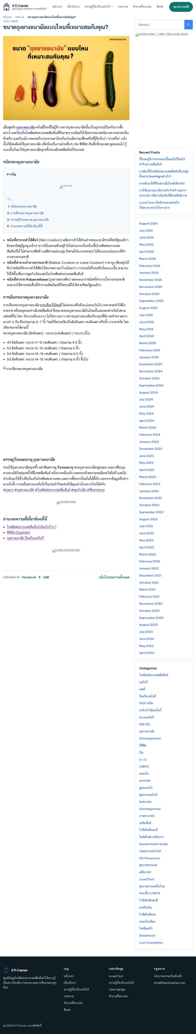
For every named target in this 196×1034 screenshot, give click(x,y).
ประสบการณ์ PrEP (150, 851)
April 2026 (146, 251)
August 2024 (148, 392)
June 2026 (146, 237)
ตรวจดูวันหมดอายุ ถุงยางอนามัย (30, 219)
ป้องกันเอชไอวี (147, 696)
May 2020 (146, 646)
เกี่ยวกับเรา (73, 6)
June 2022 (146, 533)
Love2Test (146, 879)
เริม (141, 752)
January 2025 (149, 357)
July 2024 (146, 399)
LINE (46, 577)
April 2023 (146, 470)
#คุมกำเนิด (78, 490)
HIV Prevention (149, 858)
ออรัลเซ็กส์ (145, 823)
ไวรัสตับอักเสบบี (148, 830)
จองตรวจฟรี (181, 7)
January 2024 (149, 441)
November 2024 (150, 371)
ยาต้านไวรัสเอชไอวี (150, 710)
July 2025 (146, 315)
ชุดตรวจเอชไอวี (148, 795)
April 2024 (146, 420)
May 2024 (146, 413)
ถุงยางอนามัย (146, 731)
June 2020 (146, 639)
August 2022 (148, 519)
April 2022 (146, 547)
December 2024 (150, 364)
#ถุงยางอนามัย (24, 490)
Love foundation (151, 942)
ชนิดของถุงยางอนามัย (24, 206)
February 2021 (149, 596)
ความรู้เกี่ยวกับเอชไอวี (97, 6)
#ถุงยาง (8, 490)
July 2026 (146, 230)
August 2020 (148, 624)
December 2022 (150, 498)
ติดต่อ (160, 6)
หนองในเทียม (147, 921)
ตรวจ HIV (145, 780)
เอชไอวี (143, 682)
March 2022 (147, 554)
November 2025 (150, 287)
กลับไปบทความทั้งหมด (114, 577)
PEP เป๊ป (144, 724)
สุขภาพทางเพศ (148, 865)
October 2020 (149, 611)
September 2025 (151, 301)
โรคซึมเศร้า (145, 928)
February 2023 (149, 484)
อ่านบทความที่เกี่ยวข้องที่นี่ (26, 226)
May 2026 (146, 244)
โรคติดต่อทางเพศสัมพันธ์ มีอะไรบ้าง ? (31, 527)
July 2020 (146, 632)
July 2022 (146, 526)
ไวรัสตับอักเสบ (147, 914)
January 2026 (149, 272)
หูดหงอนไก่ (145, 788)
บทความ (123, 6)
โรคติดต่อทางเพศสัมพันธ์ (153, 675)
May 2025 (146, 329)
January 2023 (149, 491)
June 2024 (146, 406)
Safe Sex (145, 802)
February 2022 (149, 561)
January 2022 (149, 568)
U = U (143, 759)
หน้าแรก (57, 6)
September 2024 (151, 385)
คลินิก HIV (145, 872)
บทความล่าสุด (117, 989)
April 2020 (146, 653)
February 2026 (149, 266)
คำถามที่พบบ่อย (142, 6)
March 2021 (147, 589)
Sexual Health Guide (153, 844)
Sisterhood (147, 935)
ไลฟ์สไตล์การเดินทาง (151, 837)
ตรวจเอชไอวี (146, 717)
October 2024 (149, 378)
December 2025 (150, 280)
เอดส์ (142, 689)
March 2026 (147, 259)
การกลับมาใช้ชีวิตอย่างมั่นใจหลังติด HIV (162, 183)
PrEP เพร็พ (146, 703)
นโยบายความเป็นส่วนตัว (168, 976)
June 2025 (146, 322)
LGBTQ (144, 766)
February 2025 (149, 350)
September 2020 (151, 618)
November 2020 (150, 603)
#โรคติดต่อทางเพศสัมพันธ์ (52, 490)
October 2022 (149, 505)
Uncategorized (150, 738)
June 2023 (146, 456)
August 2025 (148, 308)
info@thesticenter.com (169, 983)
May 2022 (146, 540)
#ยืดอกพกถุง (96, 490)
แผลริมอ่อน (145, 907)
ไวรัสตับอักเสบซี (148, 900)
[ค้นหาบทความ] (188, 24)
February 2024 (149, 434)
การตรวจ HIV (147, 816)
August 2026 (148, 223)
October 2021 (149, 582)
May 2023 (146, 463)
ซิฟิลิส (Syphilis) (18, 532)
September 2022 (151, 512)
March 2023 (147, 477)
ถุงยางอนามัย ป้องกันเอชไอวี (25, 538)
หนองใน (144, 773)
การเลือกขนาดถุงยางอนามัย (27, 213)
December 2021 (150, 575)
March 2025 (147, 343)
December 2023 (150, 449)
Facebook (29, 577)
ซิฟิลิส (142, 745)
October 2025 (149, 294)
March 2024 (147, 427)
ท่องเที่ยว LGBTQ (149, 893)
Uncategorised (150, 809)
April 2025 (146, 336)
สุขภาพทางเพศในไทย (152, 886)
